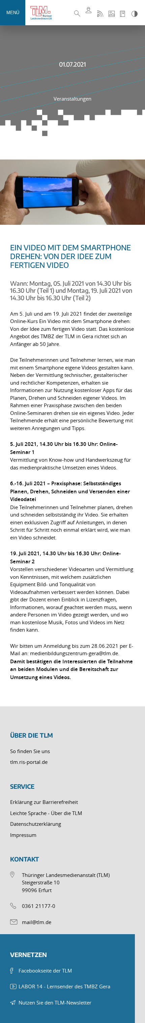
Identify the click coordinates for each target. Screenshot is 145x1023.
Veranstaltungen (72, 98)
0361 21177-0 (38, 906)
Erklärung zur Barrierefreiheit (44, 802)
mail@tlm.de (36, 922)
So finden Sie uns (30, 751)
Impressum (23, 835)
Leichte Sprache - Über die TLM (46, 813)
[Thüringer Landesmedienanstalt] (43, 13)
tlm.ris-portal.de (29, 762)
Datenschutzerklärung (35, 823)
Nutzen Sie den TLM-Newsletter (55, 1002)
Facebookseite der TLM (45, 970)
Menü (12, 12)
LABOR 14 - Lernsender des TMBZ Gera (64, 986)
